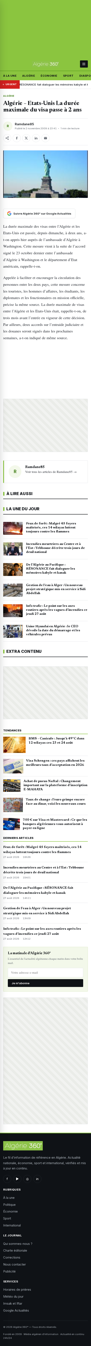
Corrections (11, 1257)
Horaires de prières (17, 1289)
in (37, 1179)
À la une (10, 75)
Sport (68, 75)
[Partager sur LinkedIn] (36, 138)
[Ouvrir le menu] (84, 64)
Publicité (9, 1271)
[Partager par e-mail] (45, 138)
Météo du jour (13, 1296)
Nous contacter (14, 1264)
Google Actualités (16, 1310)
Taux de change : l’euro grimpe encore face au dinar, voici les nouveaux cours (56, 802)
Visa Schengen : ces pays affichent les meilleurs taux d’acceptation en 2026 (55, 763)
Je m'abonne (20, 983)
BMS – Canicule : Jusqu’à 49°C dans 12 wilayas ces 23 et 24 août (56, 740)
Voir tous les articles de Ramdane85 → (51, 472)
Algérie (28, 75)
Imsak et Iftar (12, 1303)
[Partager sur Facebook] (17, 138)
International (12, 1225)
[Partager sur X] (26, 138)
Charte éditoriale (15, 1250)
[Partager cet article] (7, 138)
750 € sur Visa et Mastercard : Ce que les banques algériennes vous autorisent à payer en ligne (55, 824)
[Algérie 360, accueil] (45, 64)
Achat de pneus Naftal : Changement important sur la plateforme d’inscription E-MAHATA (55, 785)
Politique (9, 1205)
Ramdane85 (24, 124)
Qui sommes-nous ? (17, 1244)
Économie (49, 75)
